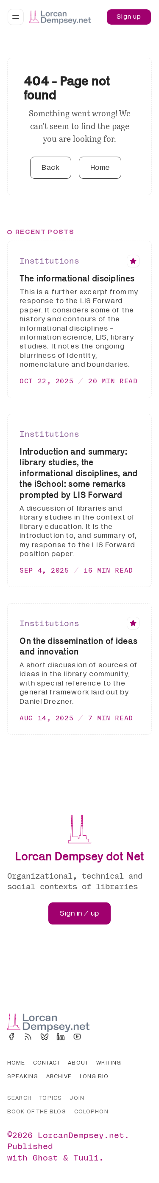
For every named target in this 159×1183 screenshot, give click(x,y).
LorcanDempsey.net (81, 1135)
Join (77, 1098)
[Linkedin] (60, 1036)
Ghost (45, 1157)
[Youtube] (77, 1036)
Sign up (129, 16)
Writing (108, 1063)
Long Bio (94, 1076)
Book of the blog (36, 1112)
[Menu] (15, 17)
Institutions (49, 260)
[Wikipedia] (93, 1036)
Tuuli (86, 1157)
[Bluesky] (44, 1036)
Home (100, 167)
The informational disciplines (77, 278)
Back (50, 167)
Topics (50, 1098)
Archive (59, 1076)
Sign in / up (79, 913)
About (78, 1063)
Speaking (22, 1076)
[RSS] (28, 1036)
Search (19, 1098)
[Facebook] (11, 1036)
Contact (46, 1063)
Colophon (91, 1112)
